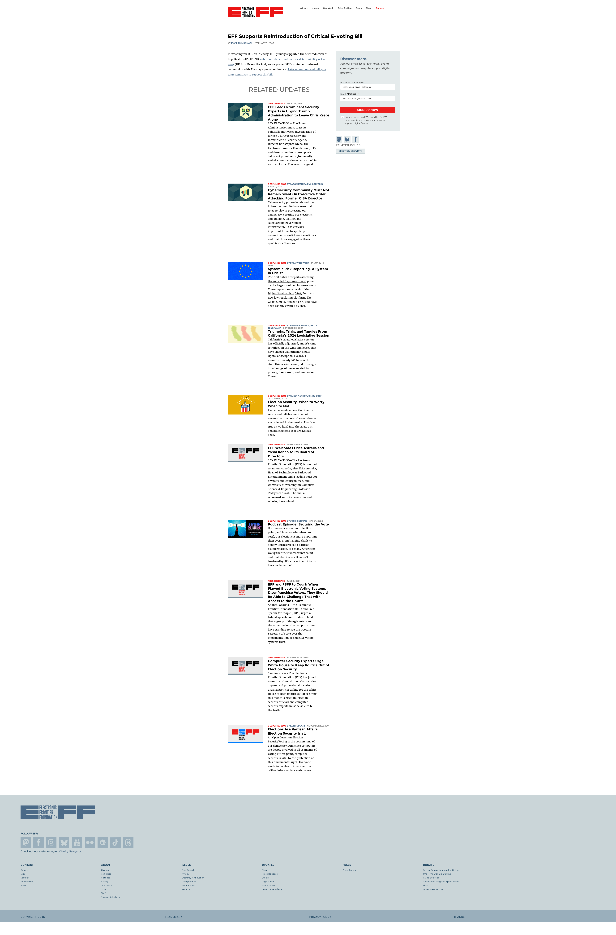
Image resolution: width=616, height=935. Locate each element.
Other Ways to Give (433, 889)
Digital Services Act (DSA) (284, 293)
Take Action (345, 8)
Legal (23, 874)
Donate (380, 8)
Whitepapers (268, 885)
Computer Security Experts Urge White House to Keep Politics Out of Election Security (298, 665)
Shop (369, 8)
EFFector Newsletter (272, 889)
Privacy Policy (320, 916)
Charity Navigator (70, 851)
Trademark (173, 916)
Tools (359, 8)
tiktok (115, 842)
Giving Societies (431, 877)
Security (25, 877)
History (104, 881)
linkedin (103, 842)
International (188, 885)
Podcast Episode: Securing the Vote (298, 524)
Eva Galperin (315, 184)
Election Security (350, 150)
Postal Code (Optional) (352, 82)
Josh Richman (298, 521)
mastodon (26, 842)
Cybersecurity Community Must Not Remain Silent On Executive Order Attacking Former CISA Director (298, 194)
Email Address (348, 94)
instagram (51, 842)
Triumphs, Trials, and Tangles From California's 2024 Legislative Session (298, 333)
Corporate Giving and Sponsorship (441, 881)
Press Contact (349, 870)
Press (23, 885)
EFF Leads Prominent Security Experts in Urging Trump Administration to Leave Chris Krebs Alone (298, 113)
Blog (264, 870)
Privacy (185, 874)
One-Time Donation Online (437, 874)
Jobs (103, 889)
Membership (27, 881)
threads (128, 842)
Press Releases (270, 874)
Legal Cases (268, 881)
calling (294, 689)
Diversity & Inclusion (111, 897)
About (304, 8)
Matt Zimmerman (241, 43)
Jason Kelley (298, 184)
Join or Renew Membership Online (441, 870)
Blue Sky (64, 842)
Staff (103, 893)
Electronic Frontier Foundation (255, 14)
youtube (77, 842)
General (25, 870)
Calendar (105, 870)
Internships (106, 885)
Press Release (276, 103)
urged (304, 613)
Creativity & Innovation (193, 877)
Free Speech (188, 870)
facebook (38, 842)
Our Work (328, 8)
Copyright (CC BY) (33, 916)
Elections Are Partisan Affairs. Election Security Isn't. (293, 731)
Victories (105, 877)
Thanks (459, 916)
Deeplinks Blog (277, 184)
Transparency (189, 881)
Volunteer (106, 874)
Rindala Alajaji (299, 325)
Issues (315, 8)
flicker (90, 842)
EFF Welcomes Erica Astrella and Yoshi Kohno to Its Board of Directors (296, 452)
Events (265, 877)
